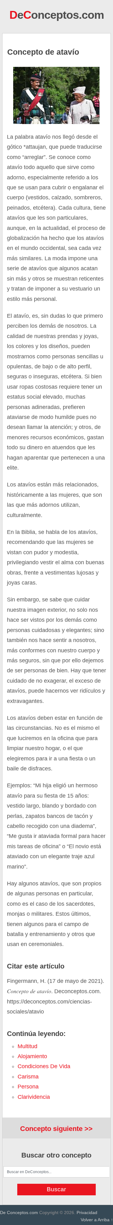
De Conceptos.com (19, 1212)
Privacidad (87, 1212)
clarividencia (34, 1097)
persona (28, 1086)
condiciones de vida (44, 1066)
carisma (28, 1076)
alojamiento (32, 1056)
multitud (27, 1046)
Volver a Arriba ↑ (97, 1219)
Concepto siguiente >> (56, 1129)
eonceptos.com (56, 14)
